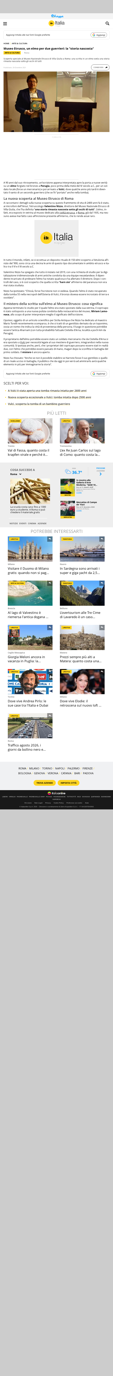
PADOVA (88, 773)
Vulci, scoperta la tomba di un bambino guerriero (39, 404)
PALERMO (74, 768)
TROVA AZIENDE (44, 782)
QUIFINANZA (95, 796)
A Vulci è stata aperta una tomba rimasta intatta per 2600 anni (47, 390)
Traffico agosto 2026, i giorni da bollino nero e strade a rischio (25, 749)
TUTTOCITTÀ (71, 796)
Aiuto (87, 803)
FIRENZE (88, 768)
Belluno (64, 608)
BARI (77, 773)
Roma (26, 53)
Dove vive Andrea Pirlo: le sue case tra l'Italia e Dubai (28, 703)
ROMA (22, 768)
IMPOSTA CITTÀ (69, 782)
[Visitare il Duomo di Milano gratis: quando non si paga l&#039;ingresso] (30, 549)
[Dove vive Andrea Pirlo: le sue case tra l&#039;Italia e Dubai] (30, 681)
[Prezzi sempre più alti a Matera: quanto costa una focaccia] (82, 637)
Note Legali (38, 803)
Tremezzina (66, 446)
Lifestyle (66, 421)
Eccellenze (15, 421)
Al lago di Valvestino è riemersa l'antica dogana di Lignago (28, 616)
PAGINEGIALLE (22, 796)
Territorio (67, 539)
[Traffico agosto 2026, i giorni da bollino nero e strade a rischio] (30, 725)
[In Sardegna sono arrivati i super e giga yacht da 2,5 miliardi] (82, 549)
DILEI (79, 796)
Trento (11, 446)
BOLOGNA (24, 773)
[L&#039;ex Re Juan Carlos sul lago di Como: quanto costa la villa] (82, 430)
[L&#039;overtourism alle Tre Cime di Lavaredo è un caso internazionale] (82, 593)
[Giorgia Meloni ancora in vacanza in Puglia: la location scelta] (30, 637)
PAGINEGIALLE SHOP (37, 796)
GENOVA (39, 773)
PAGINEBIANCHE (59, 796)
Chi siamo (28, 803)
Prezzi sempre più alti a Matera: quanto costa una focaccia (79, 661)
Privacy (48, 803)
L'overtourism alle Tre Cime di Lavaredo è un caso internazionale (80, 616)
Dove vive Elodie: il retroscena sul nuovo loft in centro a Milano (81, 705)
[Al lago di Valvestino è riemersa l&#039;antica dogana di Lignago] (30, 593)
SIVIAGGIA (86, 796)
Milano (11, 564)
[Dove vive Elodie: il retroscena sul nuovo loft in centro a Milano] (82, 681)
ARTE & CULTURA (19, 43)
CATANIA (66, 773)
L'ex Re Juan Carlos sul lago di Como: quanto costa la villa (80, 454)
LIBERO (5, 796)
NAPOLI (60, 768)
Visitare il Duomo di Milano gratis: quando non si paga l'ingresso (28, 572)
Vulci (22, 342)
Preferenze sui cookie (74, 803)
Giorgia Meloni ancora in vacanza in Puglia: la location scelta (26, 661)
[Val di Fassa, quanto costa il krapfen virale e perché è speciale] (30, 430)
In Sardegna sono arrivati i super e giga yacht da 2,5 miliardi (80, 572)
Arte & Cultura (12, 53)
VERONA (53, 773)
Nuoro (63, 564)
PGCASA (49, 796)
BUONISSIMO (106, 796)
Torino (11, 696)
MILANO (34, 768)
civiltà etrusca (67, 212)
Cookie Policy (59, 803)
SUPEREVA (57, 799)
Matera (63, 652)
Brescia (11, 608)
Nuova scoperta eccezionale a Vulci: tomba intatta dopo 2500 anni (49, 397)
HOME (6, 43)
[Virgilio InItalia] (56, 23)
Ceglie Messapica (16, 652)
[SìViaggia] (57, 16)
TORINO (47, 768)
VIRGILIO (12, 796)
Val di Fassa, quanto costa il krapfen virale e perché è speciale (28, 454)
